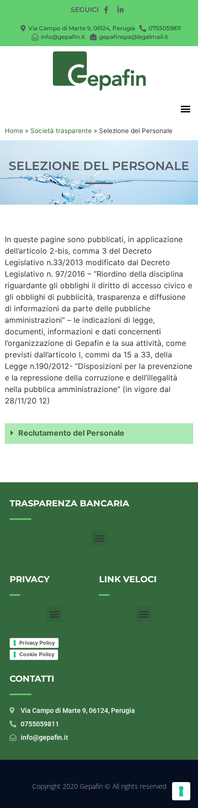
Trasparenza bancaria (69, 503)
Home (14, 131)
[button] (185, 108)
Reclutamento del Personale (71, 433)
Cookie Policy (36, 654)
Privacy (30, 579)
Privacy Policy (37, 642)
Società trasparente (61, 131)
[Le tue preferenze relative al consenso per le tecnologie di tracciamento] (181, 791)
